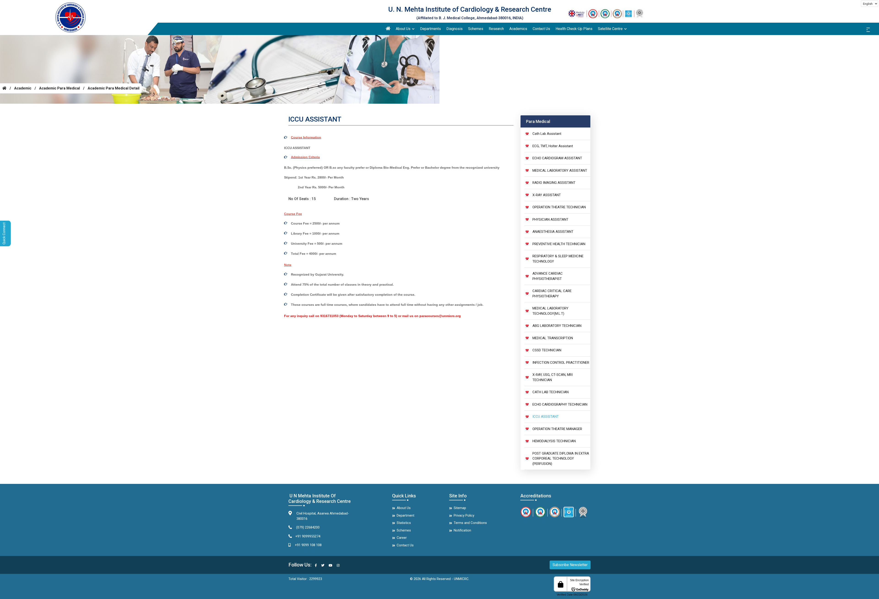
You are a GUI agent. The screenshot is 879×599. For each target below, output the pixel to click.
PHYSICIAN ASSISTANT (550, 219)
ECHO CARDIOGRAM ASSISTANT (557, 158)
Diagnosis (454, 29)
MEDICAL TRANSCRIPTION (552, 338)
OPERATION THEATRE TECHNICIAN (559, 207)
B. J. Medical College (457, 18)
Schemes (475, 29)
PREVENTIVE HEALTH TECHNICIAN (558, 244)
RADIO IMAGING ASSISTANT (553, 183)
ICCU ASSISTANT (545, 417)
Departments (430, 29)
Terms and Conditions (470, 523)
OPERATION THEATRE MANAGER (557, 429)
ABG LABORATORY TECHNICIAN (556, 326)
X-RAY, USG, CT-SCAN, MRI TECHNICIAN (552, 377)
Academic (22, 88)
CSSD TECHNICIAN (546, 350)
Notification (462, 530)
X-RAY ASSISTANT (546, 195)
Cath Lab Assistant (546, 134)
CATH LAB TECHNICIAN (550, 392)
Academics (518, 29)
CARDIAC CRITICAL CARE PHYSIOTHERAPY (552, 293)
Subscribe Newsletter (570, 565)
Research (496, 29)
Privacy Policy (464, 515)
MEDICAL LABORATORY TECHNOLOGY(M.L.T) (550, 311)
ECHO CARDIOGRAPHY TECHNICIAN (559, 404)
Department (405, 515)
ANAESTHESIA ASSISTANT (552, 232)
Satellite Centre (611, 29)
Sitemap (460, 508)
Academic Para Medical (59, 88)
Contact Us (541, 29)
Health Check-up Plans (574, 29)
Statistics (404, 523)
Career (402, 538)
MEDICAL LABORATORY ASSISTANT (559, 170)
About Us (403, 29)
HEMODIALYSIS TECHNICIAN (554, 441)
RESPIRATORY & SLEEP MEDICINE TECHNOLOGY (557, 258)
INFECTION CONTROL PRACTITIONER (560, 362)
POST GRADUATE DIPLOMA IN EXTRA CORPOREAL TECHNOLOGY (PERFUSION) (560, 458)
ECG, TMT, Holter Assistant (552, 146)
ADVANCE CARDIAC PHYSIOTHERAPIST (547, 276)
